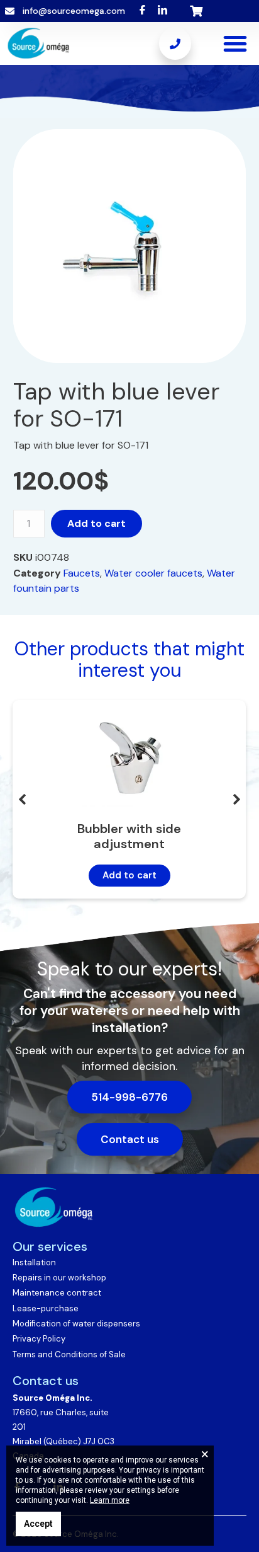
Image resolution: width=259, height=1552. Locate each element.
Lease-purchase (46, 1308)
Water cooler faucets (153, 573)
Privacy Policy (39, 1338)
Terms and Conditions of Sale (69, 1354)
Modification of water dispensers (76, 1323)
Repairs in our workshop (59, 1277)
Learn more (110, 1500)
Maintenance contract (57, 1292)
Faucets (81, 573)
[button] (235, 43)
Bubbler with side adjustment (129, 836)
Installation (34, 1262)
